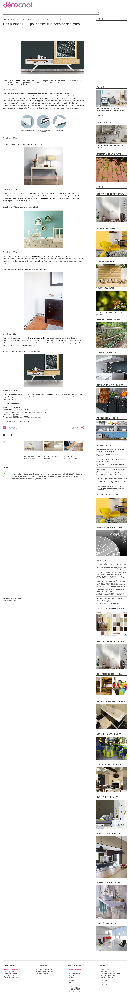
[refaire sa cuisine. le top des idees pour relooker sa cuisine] (111, 877)
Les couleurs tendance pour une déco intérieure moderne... (110, 599)
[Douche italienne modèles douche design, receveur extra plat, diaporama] (111, 221)
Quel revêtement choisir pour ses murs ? (32, 457)
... (104, 455)
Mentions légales (107, 977)
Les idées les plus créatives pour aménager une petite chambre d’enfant (110, 109)
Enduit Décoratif (74, 990)
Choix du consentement (109, 979)
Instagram (104, 982)
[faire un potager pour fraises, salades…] (111, 347)
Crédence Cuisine (10, 973)
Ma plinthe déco (25, 421)
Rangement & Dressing (44, 971)
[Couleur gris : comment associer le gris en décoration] (111, 143)
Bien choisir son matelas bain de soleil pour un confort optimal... (110, 591)
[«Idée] (111, 759)
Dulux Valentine (74, 973)
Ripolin (71, 981)
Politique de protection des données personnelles (110, 974)
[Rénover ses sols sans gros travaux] (53, 453)
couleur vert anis (38, 256)
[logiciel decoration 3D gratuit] (111, 951)
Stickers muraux (42, 973)
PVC (44, 101)
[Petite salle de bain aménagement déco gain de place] (111, 918)
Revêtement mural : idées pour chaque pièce (12, 599)
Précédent (13, 427)
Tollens (71, 975)
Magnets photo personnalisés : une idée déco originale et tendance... (110, 582)
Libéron (71, 982)
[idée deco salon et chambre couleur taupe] (111, 828)
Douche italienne (10, 971)
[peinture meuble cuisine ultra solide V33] (111, 413)
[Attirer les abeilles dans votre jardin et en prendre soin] (111, 310)
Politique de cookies (108, 971)
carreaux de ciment (66, 340)
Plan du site (105, 970)
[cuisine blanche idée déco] (111, 380)
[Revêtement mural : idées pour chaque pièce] (13, 443)
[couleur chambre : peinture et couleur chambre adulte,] (111, 636)
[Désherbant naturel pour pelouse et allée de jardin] (111, 182)
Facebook (104, 981)
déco (18, 81)
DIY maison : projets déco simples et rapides (110, 486)
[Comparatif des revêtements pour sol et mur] (73, 453)
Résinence (72, 977)
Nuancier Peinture (75, 991)
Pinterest (104, 984)
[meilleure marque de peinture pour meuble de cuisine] (111, 694)
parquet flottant (47, 198)
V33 (69, 971)
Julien (70, 979)
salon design (50, 394)
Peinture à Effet (74, 988)
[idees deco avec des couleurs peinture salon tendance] (111, 256)
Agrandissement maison (13, 977)
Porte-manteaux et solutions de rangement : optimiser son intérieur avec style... (111, 573)
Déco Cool (7, 19)
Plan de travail (9, 975)
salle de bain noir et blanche (34, 338)
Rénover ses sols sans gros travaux (52, 457)
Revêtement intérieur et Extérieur (19, 19)
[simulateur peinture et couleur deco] (111, 555)
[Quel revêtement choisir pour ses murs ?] (33, 453)
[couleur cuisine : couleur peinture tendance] (111, 792)
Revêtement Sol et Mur (34, 19)
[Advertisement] (111, 52)
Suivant (75, 427)
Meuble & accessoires (44, 970)
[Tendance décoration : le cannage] (111, 286)
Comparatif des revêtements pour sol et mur (72, 458)
